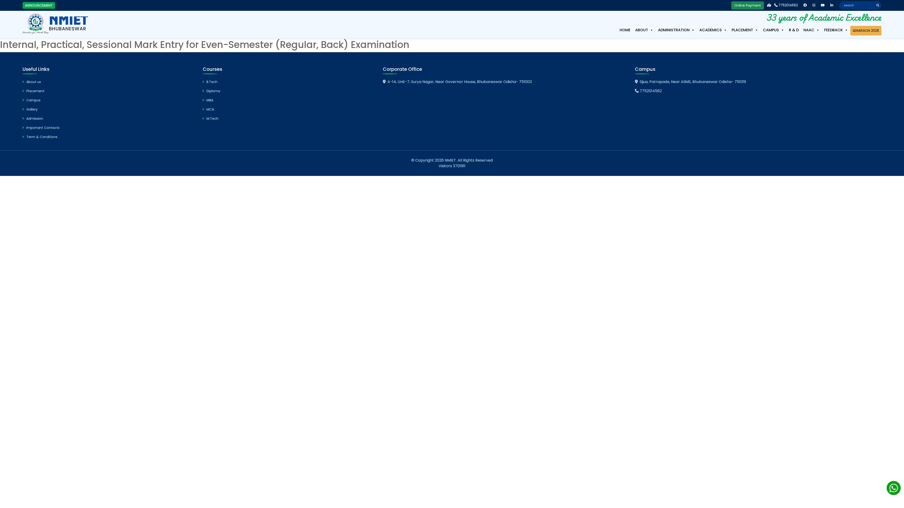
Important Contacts (43, 127)
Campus (771, 30)
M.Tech (212, 118)
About (641, 30)
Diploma (213, 91)
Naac (808, 30)
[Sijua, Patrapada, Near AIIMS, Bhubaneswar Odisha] (769, 5)
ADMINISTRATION (674, 30)
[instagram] (813, 5)
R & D (794, 30)
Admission (34, 118)
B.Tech (212, 81)
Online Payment (747, 5)
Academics (710, 30)
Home (625, 30)
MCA (210, 109)
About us (33, 81)
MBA (209, 100)
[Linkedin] (831, 5)
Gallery (32, 109)
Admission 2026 (866, 30)
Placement (742, 30)
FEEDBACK (833, 30)
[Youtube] (823, 5)
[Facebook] (805, 5)
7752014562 (788, 5)
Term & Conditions (41, 137)
